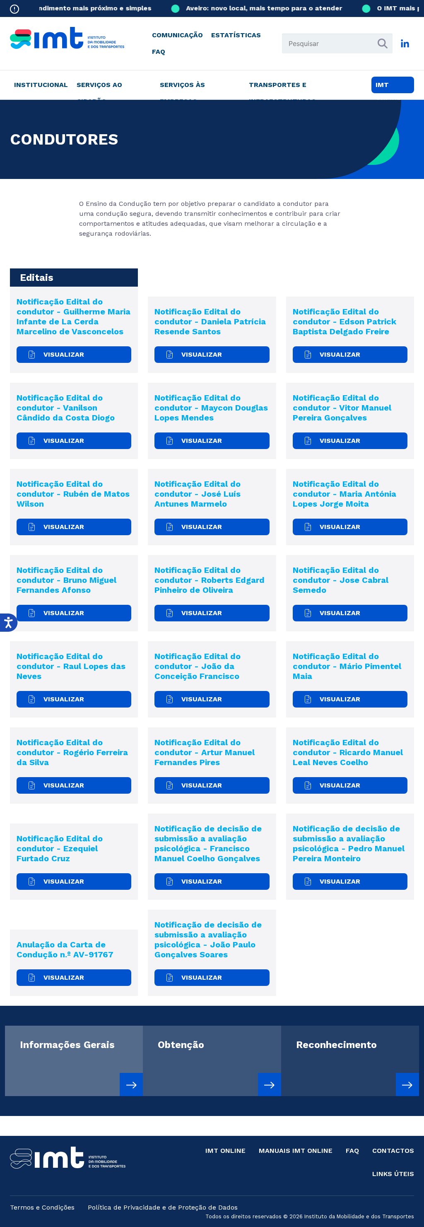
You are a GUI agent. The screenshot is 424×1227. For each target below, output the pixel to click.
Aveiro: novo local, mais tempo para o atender (256, 8)
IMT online (388, 87)
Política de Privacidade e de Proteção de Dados (163, 1207)
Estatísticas (236, 35)
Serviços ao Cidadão (99, 87)
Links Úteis (393, 1174)
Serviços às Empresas (182, 87)
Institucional (41, 85)
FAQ (158, 52)
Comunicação (177, 35)
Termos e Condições (42, 1207)
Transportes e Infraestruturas (282, 87)
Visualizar (63, 354)
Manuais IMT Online (295, 1151)
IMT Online (225, 1151)
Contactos (393, 1151)
